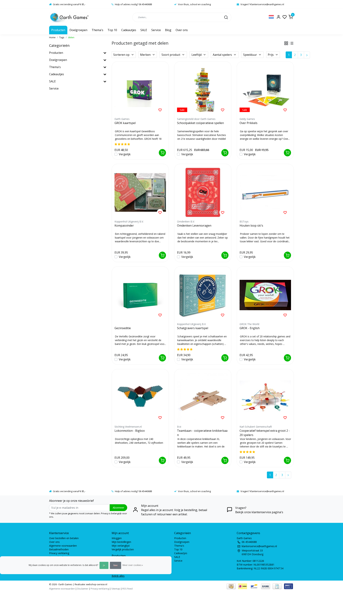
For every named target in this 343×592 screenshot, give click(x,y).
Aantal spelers (222, 55)
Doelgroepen (78, 30)
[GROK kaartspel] (140, 90)
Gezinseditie (123, 328)
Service (156, 30)
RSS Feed (127, 588)
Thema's (97, 30)
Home (52, 37)
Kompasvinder (124, 225)
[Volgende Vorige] (307, 54)
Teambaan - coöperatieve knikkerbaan (202, 433)
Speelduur (250, 55)
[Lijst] (291, 43)
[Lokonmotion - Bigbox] (140, 397)
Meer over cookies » (133, 565)
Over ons (182, 30)
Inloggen (117, 538)
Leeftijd (197, 55)
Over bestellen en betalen (64, 538)
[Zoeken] (226, 17)
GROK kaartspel (125, 123)
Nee (115, 565)
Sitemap (115, 588)
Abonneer (118, 507)
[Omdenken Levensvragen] (202, 192)
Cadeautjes (128, 30)
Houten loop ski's (251, 225)
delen (71, 37)
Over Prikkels (248, 123)
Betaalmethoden (59, 549)
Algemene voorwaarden (63, 545)
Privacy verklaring (59, 553)
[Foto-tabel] (286, 43)
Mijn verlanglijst (121, 545)
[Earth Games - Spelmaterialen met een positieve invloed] (69, 17)
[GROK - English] (265, 295)
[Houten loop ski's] (265, 192)
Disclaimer (82, 588)
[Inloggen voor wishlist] (160, 109)
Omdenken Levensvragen (194, 225)
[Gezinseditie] (140, 295)
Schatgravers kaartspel (192, 328)
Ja (104, 565)
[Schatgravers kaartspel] (202, 295)
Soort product (170, 55)
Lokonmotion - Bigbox (130, 431)
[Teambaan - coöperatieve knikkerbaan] (202, 397)
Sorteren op (121, 55)
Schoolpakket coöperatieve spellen (200, 123)
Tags (61, 37)
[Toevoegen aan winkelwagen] (162, 152)
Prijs (271, 55)
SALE (143, 30)
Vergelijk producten (123, 549)
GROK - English (250, 328)
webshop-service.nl (96, 584)
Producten (58, 30)
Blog (168, 30)
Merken (145, 55)
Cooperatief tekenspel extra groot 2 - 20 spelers (265, 433)
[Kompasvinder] (140, 192)
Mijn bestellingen (121, 542)
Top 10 (112, 30)
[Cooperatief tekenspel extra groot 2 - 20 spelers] (265, 397)
